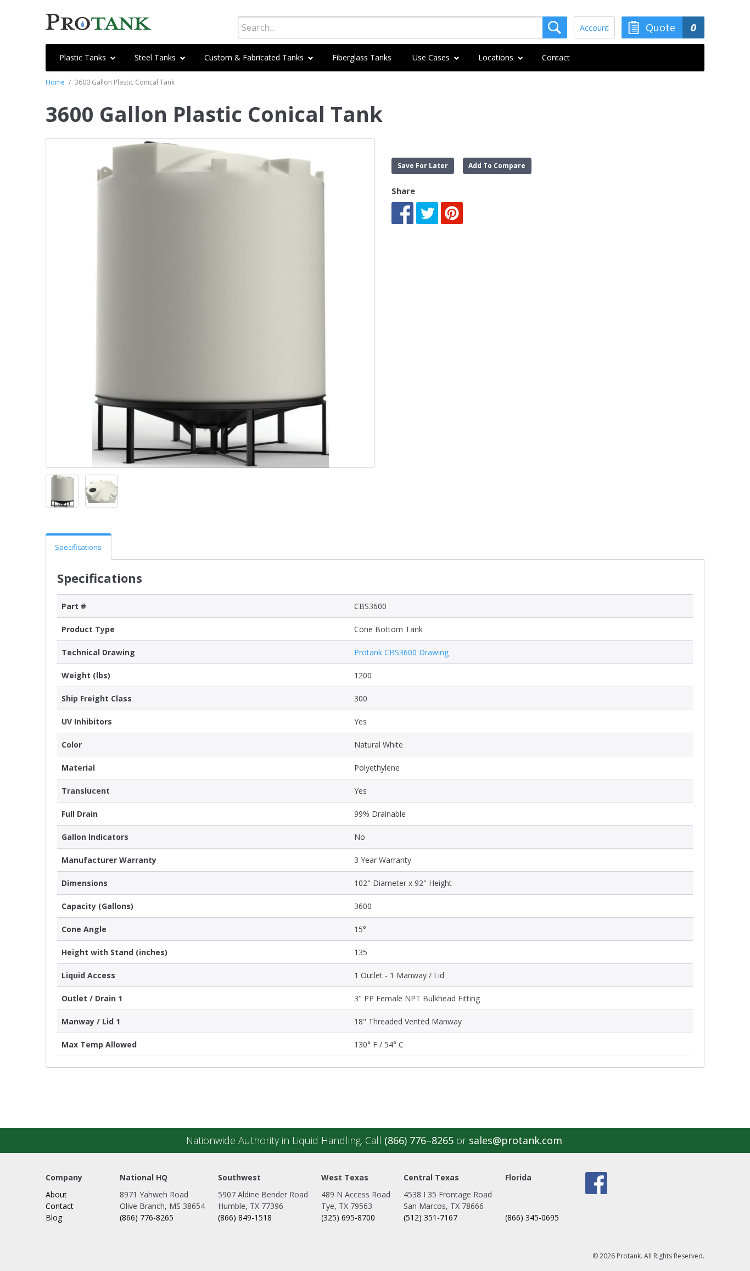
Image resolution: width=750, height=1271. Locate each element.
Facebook (402, 213)
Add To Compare (496, 165)
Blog (54, 1217)
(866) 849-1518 (245, 1217)
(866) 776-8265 (146, 1217)
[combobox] (402, 27)
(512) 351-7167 (430, 1217)
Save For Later (423, 165)
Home (55, 82)
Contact (60, 1206)
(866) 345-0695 (532, 1217)
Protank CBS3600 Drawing (401, 652)
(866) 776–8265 (419, 1140)
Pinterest (452, 213)
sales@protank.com (515, 1140)
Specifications (78, 547)
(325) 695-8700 (348, 1217)
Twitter (427, 213)
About (56, 1194)
